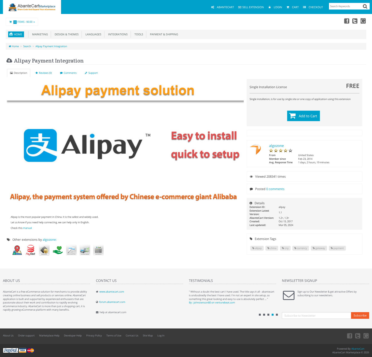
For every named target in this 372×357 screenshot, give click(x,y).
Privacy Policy (94, 335)
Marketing (39, 34)
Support (92, 73)
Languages (92, 34)
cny (286, 248)
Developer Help (73, 335)
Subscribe (360, 315)
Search (27, 46)
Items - (24, 21)
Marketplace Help (49, 335)
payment (338, 248)
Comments (70, 73)
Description (20, 73)
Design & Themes (66, 34)
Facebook (346, 21)
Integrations (117, 34)
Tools (138, 34)
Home (18, 34)
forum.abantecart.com (112, 302)
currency (301, 248)
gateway (320, 248)
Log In (160, 335)
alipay (258, 248)
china (273, 248)
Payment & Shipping (163, 34)
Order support (26, 335)
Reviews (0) (45, 73)
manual (27, 228)
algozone (276, 145)
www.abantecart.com (111, 291)
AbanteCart (357, 348)
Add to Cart (308, 116)
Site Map (148, 335)
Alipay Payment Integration (51, 46)
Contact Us (132, 335)
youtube (363, 21)
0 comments (275, 189)
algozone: (50, 239)
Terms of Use (113, 335)
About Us (8, 335)
